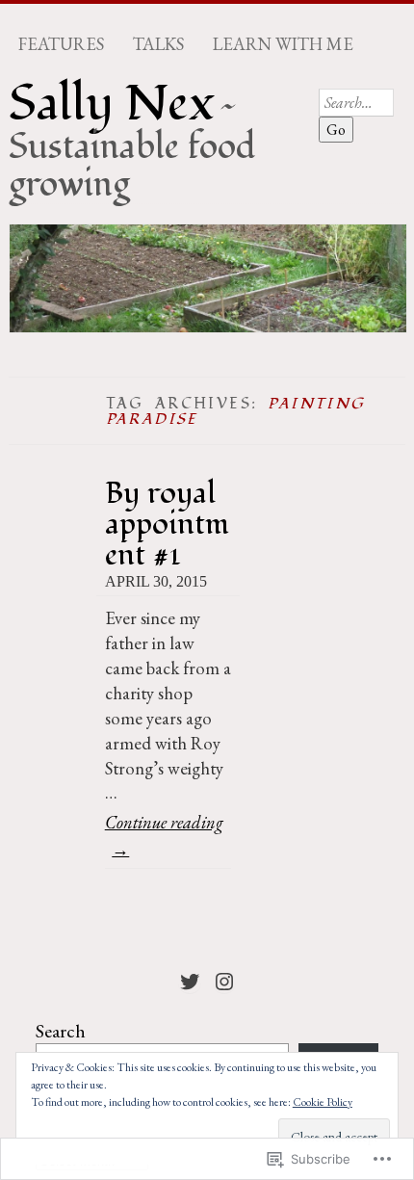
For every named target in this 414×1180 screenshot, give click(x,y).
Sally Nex (112, 104)
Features (61, 44)
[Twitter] (189, 981)
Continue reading (164, 834)
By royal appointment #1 (167, 523)
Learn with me (283, 44)
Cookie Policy (322, 1102)
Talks (158, 44)
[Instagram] (224, 981)
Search (61, 1030)
